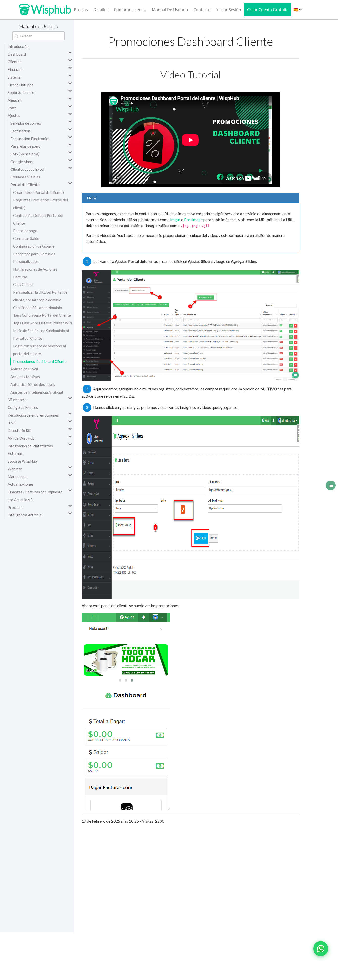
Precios (81, 9)
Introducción (18, 46)
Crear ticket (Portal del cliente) (38, 192)
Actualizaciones (21, 484)
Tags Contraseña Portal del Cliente (42, 315)
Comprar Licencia (130, 9)
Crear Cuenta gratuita (268, 9)
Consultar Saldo (26, 238)
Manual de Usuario (170, 9)
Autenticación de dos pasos (32, 384)
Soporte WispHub (22, 461)
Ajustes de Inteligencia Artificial (36, 392)
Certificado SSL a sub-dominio (37, 307)
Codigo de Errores (23, 407)
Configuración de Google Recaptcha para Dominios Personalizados (34, 254)
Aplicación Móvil (24, 369)
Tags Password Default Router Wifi (42, 323)
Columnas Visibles (25, 177)
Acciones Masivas (25, 376)
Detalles (100, 9)
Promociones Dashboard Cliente (40, 361)
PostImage (193, 219)
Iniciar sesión (228, 9)
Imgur (175, 219)
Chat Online (23, 284)
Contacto (202, 9)
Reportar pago (25, 230)
